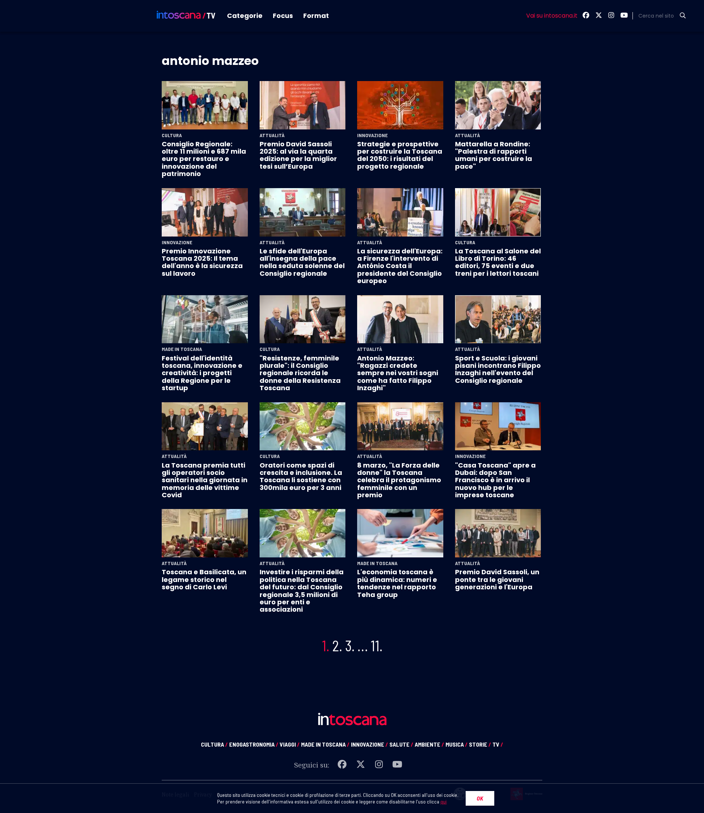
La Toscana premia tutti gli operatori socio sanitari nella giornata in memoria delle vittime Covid (204, 480)
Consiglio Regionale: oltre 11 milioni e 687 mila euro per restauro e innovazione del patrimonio (204, 159)
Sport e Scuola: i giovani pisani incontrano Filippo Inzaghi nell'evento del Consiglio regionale (498, 369)
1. (325, 645)
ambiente (429, 744)
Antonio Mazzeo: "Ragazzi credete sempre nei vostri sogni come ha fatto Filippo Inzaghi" (397, 373)
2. (337, 645)
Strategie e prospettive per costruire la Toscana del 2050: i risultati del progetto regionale (399, 155)
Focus (283, 15)
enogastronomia (253, 744)
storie (480, 744)
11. (376, 645)
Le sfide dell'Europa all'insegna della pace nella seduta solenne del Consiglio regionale (302, 262)
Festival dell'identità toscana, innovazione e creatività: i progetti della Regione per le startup (202, 373)
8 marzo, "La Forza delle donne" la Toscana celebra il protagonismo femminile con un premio (399, 480)
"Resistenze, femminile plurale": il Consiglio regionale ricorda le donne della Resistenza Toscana (300, 373)
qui (443, 801)
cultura (214, 744)
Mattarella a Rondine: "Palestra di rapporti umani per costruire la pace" (493, 155)
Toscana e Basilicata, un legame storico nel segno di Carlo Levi (204, 579)
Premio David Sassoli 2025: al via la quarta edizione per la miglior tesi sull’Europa (298, 155)
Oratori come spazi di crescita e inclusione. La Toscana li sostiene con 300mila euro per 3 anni (301, 476)
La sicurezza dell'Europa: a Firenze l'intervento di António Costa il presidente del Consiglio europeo (400, 266)
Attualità (272, 135)
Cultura (172, 135)
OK (480, 798)
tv (497, 744)
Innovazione (372, 135)
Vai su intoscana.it (552, 16)
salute (401, 744)
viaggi (290, 744)
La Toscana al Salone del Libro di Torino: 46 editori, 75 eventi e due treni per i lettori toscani (498, 262)
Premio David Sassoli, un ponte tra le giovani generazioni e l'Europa (497, 579)
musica (456, 744)
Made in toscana (325, 744)
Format (316, 15)
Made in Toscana (182, 349)
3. (350, 645)
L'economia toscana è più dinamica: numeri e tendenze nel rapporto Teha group (397, 583)
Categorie (245, 15)
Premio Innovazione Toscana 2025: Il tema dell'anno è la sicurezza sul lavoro (202, 262)
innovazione (369, 744)
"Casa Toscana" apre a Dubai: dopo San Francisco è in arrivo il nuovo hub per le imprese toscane (495, 480)
